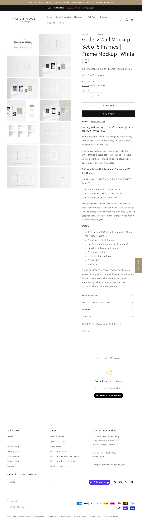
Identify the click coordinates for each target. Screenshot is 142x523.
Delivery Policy (13, 451)
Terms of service (80, 516)
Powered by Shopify (39, 517)
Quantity (85, 90)
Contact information (110, 516)
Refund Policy (13, 446)
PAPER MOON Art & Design (22, 517)
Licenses (11, 441)
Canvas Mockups (57, 441)
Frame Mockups (57, 436)
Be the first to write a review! (108, 395)
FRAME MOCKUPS (98, 121)
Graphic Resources (58, 466)
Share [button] (87, 331)
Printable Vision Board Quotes (63, 461)
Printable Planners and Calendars (65, 456)
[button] (79, 17)
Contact (10, 466)
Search (10, 436)
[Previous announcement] (8, 2)
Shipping (85, 85)
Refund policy (54, 516)
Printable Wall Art (58, 451)
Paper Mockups (57, 446)
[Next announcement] (134, 2)
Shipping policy (94, 516)
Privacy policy (66, 516)
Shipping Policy (14, 456)
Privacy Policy (13, 461)
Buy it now (108, 113)
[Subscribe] (54, 482)
